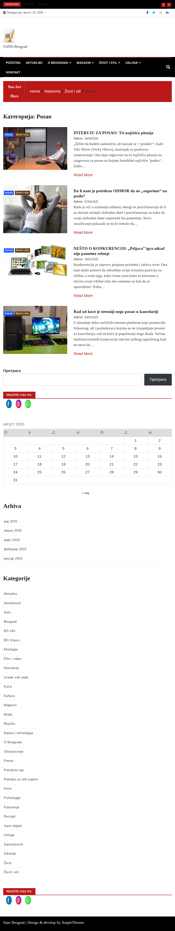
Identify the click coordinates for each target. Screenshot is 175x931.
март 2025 (12, 540)
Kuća (8, 686)
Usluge (131, 62)
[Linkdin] (167, 12)
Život (8, 863)
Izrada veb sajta (16, 677)
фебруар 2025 (15, 549)
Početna (13, 62)
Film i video (12, 658)
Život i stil (108, 62)
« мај (85, 493)
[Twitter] (153, 12)
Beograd (10, 621)
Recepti (10, 816)
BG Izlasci (12, 640)
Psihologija (12, 798)
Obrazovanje (13, 751)
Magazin (84, 62)
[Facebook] (147, 12)
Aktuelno (34, 62)
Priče (8, 788)
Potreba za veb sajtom (21, 779)
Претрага (12, 371)
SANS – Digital (36, 4)
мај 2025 (10, 521)
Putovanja (11, 807)
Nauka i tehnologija (18, 733)
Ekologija (11, 649)
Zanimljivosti (13, 844)
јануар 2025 (13, 558)
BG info (9, 631)
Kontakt (13, 72)
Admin (78, 138)
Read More (83, 175)
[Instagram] (160, 12)
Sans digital (13, 826)
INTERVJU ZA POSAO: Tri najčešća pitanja (113, 133)
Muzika (9, 723)
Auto (7, 612)
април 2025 (13, 530)
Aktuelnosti (12, 603)
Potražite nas (14, 770)
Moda (8, 714)
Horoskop (11, 668)
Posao (9, 135)
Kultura (9, 696)
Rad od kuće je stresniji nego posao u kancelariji (116, 311)
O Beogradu (58, 62)
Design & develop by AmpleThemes (56, 922)
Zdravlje (10, 853)
